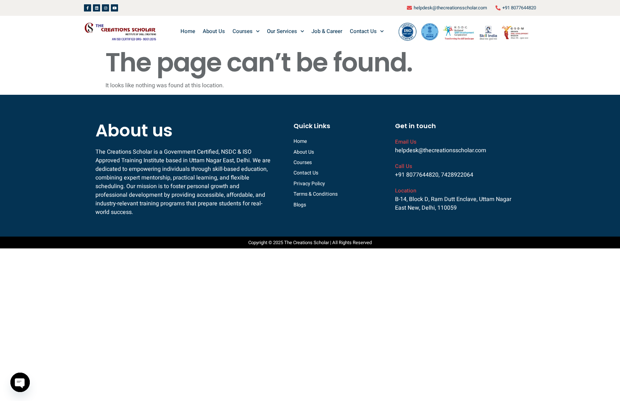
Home (187, 31)
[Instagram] (105, 7)
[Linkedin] (96, 7)
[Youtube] (114, 7)
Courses (242, 31)
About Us (214, 31)
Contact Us (363, 31)
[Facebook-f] (87, 7)
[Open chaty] (20, 382)
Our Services (282, 31)
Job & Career (326, 31)
